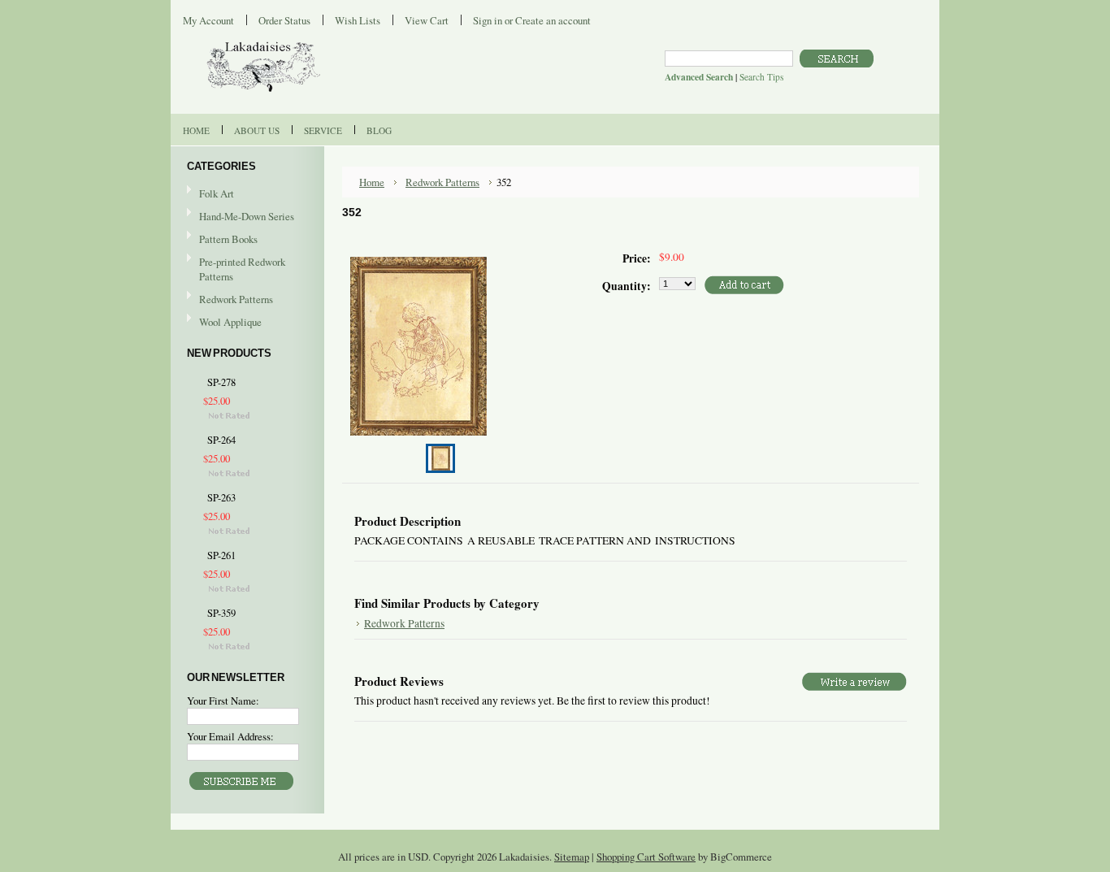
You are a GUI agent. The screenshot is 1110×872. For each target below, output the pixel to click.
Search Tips (761, 77)
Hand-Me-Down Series (246, 216)
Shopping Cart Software (646, 856)
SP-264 (221, 440)
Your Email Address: (230, 736)
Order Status (284, 20)
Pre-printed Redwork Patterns (242, 269)
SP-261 (221, 555)
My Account (208, 20)
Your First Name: (223, 700)
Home (371, 182)
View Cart (427, 20)
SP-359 (221, 613)
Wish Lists (357, 20)
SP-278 (221, 382)
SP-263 (221, 498)
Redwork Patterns (236, 299)
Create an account (553, 20)
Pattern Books (228, 239)
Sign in (487, 20)
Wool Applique (230, 322)
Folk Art (216, 193)
